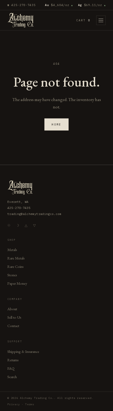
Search (12, 376)
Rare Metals (16, 257)
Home (56, 124)
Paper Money (17, 283)
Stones (12, 274)
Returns (13, 359)
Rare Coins (15, 266)
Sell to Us (14, 317)
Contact (13, 325)
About (12, 308)
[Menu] (101, 20)
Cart (83, 20)
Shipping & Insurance (23, 351)
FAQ (10, 368)
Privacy (13, 404)
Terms (29, 404)
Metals (12, 249)
